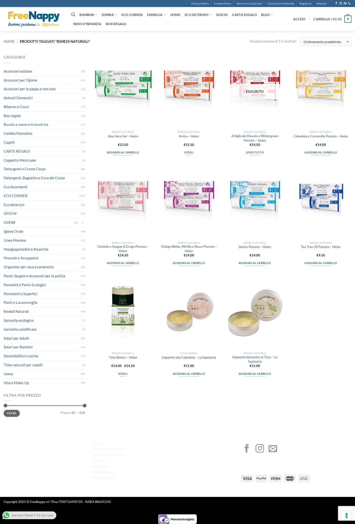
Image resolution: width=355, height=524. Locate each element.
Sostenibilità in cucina (21, 356)
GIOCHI (222, 15)
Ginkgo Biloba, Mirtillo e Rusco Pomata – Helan (189, 249)
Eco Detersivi (196, 15)
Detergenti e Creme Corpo (25, 169)
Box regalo (12, 115)
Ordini (97, 443)
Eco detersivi (14, 204)
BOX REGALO (116, 24)
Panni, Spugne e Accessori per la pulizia (34, 276)
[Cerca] (73, 14)
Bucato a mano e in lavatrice (26, 124)
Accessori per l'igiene (20, 80)
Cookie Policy (222, 3)
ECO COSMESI (132, 15)
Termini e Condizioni (249, 3)
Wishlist (321, 3)
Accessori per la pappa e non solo (30, 89)
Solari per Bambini (18, 347)
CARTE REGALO (17, 151)
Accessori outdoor (18, 71)
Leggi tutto (255, 152)
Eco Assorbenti (16, 187)
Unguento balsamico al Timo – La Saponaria (254, 359)
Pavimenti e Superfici (20, 294)
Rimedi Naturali (16, 311)
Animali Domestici (18, 98)
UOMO (175, 15)
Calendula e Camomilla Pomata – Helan (320, 136)
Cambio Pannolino (18, 133)
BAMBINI (86, 15)
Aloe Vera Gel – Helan (123, 136)
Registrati (305, 3)
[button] (299, 19)
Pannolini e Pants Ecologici (25, 285)
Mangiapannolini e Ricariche (26, 249)
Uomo (8, 374)
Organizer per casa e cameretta (29, 267)
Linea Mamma (15, 240)
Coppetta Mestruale (20, 160)
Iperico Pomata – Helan (255, 247)
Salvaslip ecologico (19, 320)
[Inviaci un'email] (345, 3)
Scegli (188, 152)
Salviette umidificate (20, 329)
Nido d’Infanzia (87, 24)
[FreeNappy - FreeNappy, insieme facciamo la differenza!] (34, 19)
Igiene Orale (13, 231)
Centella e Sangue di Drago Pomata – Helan (123, 249)
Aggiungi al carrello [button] (123, 152)
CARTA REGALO (244, 15)
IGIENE (10, 222)
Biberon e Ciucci (16, 107)
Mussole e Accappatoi (21, 258)
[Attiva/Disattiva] (82, 222)
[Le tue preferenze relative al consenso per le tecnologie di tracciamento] (346, 515)
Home (9, 41)
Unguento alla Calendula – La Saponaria (189, 357)
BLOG (265, 15)
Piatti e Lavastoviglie (20, 302)
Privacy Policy (200, 3)
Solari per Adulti (16, 338)
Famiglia (155, 15)
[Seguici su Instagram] (340, 3)
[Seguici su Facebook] (336, 3)
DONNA (108, 15)
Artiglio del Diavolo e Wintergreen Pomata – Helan (254, 138)
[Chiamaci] (349, 3)
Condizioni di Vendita (280, 3)
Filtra (11, 413)
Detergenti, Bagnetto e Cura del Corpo (34, 178)
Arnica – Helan (189, 136)
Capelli (9, 142)
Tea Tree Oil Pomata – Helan (321, 247)
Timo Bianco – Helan (123, 357)
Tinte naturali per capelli (23, 365)
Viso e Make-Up (16, 383)
